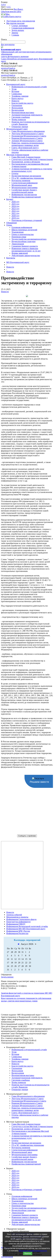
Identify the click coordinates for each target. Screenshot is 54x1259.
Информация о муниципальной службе (29, 87)
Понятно (27, 1253)
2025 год (15, 204)
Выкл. (20, 9)
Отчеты (15, 173)
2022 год (15, 211)
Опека (9, 225)
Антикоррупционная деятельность (27, 115)
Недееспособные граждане (24, 241)
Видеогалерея (18, 110)
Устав (14, 89)
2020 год (15, 216)
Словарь (15, 35)
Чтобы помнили (19, 119)
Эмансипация (18, 244)
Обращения (11, 223)
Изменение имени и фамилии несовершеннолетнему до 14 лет (26, 249)
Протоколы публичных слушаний (27, 220)
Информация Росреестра (17, 933)
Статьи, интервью (20, 25)
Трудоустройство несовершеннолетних (29, 239)
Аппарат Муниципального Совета (27, 141)
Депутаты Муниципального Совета (28, 133)
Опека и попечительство (23, 234)
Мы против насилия (15, 23)
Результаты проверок (21, 180)
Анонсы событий (14, 915)
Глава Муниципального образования (28, 131)
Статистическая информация (24, 183)
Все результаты (8, 44)
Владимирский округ (15, 84)
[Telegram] (2, 14)
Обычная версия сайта (11, 11)
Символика (17, 94)
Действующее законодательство (26, 255)
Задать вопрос (18, 30)
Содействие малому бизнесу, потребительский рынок (24, 191)
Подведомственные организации (26, 176)
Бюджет (9, 199)
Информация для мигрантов (24, 194)
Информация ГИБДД (15, 924)
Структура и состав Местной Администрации (32, 159)
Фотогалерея (17, 108)
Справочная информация (23, 28)
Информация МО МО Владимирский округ (25, 929)
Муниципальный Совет (17, 129)
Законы (15, 33)
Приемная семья (19, 237)
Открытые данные (20, 126)
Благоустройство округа (22, 103)
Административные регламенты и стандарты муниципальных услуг (32, 170)
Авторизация (7, 1257)
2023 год (15, 209)
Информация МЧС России (18, 931)
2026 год (15, 201)
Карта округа (17, 98)
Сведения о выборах (21, 117)
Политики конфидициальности (33, 1250)
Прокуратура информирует (18, 922)
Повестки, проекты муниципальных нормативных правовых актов (28, 144)
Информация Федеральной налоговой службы (27, 926)
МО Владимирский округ (17, 262)
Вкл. (16, 9)
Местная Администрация (17, 155)
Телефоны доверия (20, 96)
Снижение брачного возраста (25, 246)
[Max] (7, 14)
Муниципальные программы (24, 187)
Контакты (10, 258)
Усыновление (18, 232)
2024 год (15, 206)
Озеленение (17, 105)
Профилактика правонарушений (26, 197)
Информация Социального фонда (21, 919)
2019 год (15, 218)
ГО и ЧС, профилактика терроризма (28, 178)
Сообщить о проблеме (27, 836)
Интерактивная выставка (23, 112)
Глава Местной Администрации (26, 157)
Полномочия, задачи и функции (26, 162)
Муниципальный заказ (22, 185)
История (15, 91)
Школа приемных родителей (24, 230)
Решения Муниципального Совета (27, 138)
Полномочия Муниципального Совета (29, 136)
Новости (15, 101)
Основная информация (22, 227)
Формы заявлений (20, 253)
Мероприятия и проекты (17, 917)
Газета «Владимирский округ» (25, 148)
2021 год (15, 213)
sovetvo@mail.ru (8, 68)
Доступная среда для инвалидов (20, 21)
